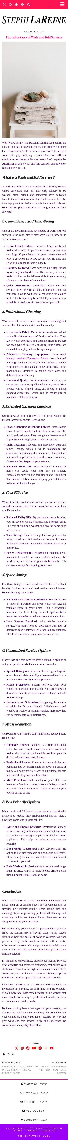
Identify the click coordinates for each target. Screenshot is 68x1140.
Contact (32, 1131)
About (18, 1131)
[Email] (51, 1048)
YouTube (35, 1111)
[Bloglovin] (45, 1048)
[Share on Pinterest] (13, 1054)
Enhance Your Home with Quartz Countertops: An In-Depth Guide (17, 1068)
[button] (63, 4)
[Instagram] (10, 4)
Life (42, 31)
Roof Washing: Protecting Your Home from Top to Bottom (50, 1068)
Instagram (35, 1093)
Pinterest (35, 1102)
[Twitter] (4, 4)
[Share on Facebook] (4, 1054)
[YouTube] (34, 1048)
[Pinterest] (16, 4)
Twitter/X (35, 1084)
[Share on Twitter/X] (8, 1054)
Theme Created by (34, 1136)
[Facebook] (22, 4)
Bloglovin (35, 1120)
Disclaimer (49, 1131)
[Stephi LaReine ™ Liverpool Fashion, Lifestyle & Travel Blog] (34, 15)
